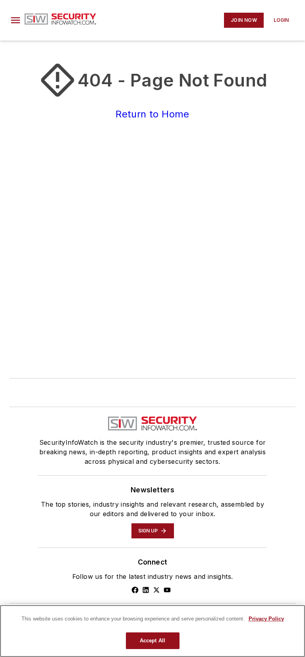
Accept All (152, 641)
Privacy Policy (266, 619)
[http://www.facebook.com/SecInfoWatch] (135, 590)
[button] (15, 20)
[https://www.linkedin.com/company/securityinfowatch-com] (146, 590)
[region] (152, 631)
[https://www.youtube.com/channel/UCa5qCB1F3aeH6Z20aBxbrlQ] (167, 590)
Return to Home (152, 114)
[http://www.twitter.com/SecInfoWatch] (156, 590)
